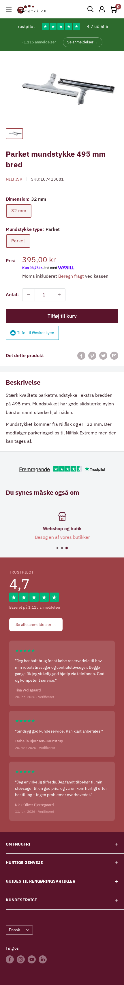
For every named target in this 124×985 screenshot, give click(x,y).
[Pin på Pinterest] (92, 355)
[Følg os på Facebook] (10, 959)
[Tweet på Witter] (103, 355)
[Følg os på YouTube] (32, 959)
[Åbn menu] (9, 9)
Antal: (12, 294)
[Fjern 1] (28, 295)
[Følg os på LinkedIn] (43, 959)
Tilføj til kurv (62, 316)
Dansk (14, 929)
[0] (113, 9)
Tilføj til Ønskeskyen (35, 332)
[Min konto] (102, 9)
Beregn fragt (71, 276)
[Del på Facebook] (81, 355)
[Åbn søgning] (90, 9)
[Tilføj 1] (59, 295)
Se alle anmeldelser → (36, 624)
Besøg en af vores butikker (62, 537)
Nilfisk (14, 179)
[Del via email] (114, 355)
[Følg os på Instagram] (21, 959)
